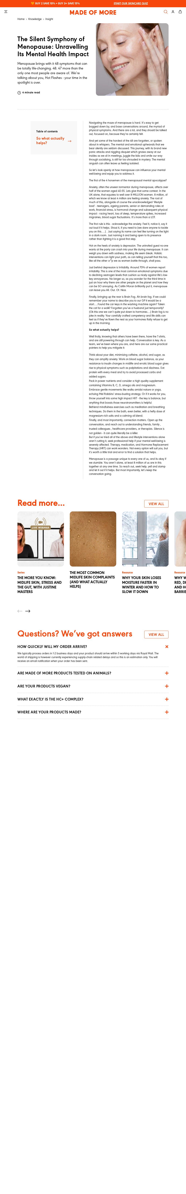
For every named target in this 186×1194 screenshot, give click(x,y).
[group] (40, 557)
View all (156, 504)
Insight (49, 19)
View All (156, 635)
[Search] (165, 11)
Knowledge (35, 19)
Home (21, 19)
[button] (19, 611)
